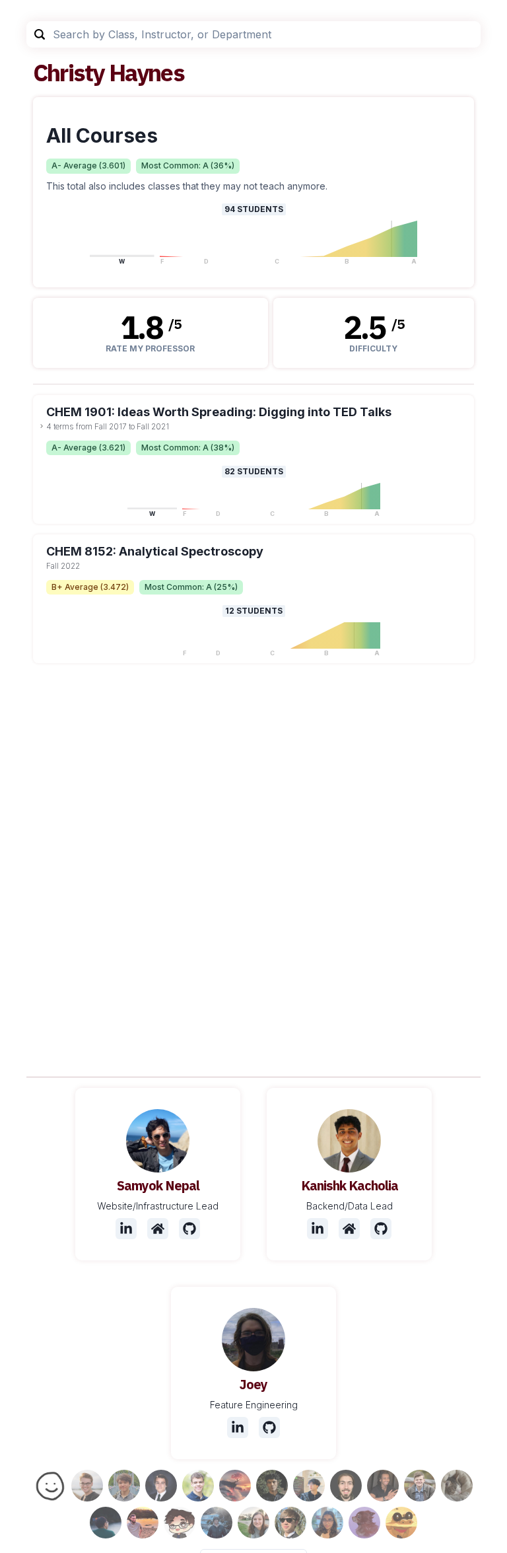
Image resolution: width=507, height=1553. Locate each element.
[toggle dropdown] (42, 426)
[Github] (189, 1228)
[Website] (157, 1228)
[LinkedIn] (126, 1228)
